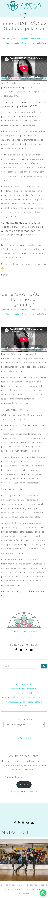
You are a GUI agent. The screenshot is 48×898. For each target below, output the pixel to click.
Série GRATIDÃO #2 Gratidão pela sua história (24, 28)
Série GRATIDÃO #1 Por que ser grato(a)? (24, 299)
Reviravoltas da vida (24, 693)
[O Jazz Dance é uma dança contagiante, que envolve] (24, 862)
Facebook (24, 738)
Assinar (24, 784)
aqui (30, 87)
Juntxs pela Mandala (23, 684)
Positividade (24, 39)
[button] (43, 893)
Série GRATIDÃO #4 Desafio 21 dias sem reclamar (24, 697)
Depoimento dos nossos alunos (24, 688)
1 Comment (26, 43)
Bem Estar (35, 39)
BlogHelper (24, 893)
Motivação (14, 43)
